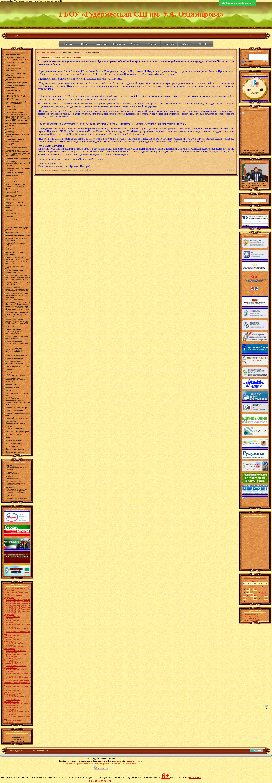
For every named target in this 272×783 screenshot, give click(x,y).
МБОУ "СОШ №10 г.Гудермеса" (12, 614)
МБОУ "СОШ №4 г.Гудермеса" (18, 605)
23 (266, 595)
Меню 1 (84, 44)
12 (251, 592)
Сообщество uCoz (251, 616)
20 (255, 595)
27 (255, 598)
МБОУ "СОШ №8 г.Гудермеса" (18, 611)
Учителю (135, 44)
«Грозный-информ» (13, 481)
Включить (42, 1)
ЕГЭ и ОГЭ (186, 44)
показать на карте (134, 761)
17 (244, 595)
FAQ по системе (250, 618)
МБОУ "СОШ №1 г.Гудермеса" (18, 600)
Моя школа (10, 472)
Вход (30, 36)
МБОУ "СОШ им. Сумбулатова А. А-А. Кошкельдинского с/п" (12, 692)
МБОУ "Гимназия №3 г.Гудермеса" (13, 597)
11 (248, 592)
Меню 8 (202, 44)
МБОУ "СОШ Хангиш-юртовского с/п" (13, 708)
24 (244, 598)
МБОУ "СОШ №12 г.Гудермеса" (12, 621)
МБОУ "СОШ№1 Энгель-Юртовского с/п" (15, 667)
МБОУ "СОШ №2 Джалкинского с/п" (12, 640)
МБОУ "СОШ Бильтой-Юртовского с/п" (14, 663)
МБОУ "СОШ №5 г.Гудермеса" (18, 607)
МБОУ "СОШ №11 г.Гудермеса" (12, 617)
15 (58, 52)
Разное (8, 477)
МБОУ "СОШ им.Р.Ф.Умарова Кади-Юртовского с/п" (17, 704)
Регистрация (22, 36)
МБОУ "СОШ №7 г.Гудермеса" (18, 609)
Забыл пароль (249, 64)
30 (266, 598)
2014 (47, 52)
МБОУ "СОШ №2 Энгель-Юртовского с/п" (15, 670)
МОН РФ (9, 495)
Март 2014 (255, 581)
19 (251, 595)
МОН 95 (9, 466)
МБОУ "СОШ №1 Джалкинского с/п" (12, 636)
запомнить (249, 61)
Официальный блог (252, 614)
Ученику (152, 44)
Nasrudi (81, 170)
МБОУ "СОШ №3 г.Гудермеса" (18, 603)
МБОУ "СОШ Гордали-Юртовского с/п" (14, 659)
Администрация (101, 44)
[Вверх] (266, 707)
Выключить (33, 1)
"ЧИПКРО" (10, 487)
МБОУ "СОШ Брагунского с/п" (18, 715)
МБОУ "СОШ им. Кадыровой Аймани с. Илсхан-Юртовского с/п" (17, 683)
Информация (118, 44)
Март (53, 52)
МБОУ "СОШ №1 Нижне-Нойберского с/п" (15, 651)
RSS (261, 36)
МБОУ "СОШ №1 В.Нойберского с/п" (12, 701)
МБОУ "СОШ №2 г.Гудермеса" (18, 601)
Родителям (169, 44)
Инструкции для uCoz (252, 620)
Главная (12, 36)
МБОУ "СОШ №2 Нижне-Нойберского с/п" (15, 655)
